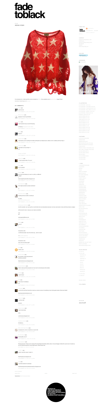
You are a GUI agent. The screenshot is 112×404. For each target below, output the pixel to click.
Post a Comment (18, 371)
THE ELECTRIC (82, 229)
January (82, 271)
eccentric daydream (24, 235)
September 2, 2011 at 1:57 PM (26, 219)
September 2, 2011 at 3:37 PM (26, 227)
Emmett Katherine (22, 266)
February (82, 269)
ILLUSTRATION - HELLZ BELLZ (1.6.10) (87, 109)
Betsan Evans (21, 114)
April (81, 265)
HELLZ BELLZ (82, 202)
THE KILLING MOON (83, 235)
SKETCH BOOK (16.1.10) (84, 124)
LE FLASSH (81, 211)
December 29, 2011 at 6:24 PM (26, 368)
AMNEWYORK (82, 139)
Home (46, 373)
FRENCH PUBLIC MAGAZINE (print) (86, 147)
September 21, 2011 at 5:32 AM (26, 338)
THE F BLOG (81, 231)
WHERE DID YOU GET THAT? (85, 242)
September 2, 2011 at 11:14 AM (26, 142)
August (81, 260)
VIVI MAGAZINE (82, 159)
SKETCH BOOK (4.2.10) (84, 122)
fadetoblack (90, 28)
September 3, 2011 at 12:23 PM (26, 276)
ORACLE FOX (82, 216)
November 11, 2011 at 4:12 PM (26, 358)
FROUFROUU (82, 194)
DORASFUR (81, 184)
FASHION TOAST (82, 186)
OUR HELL (81, 218)
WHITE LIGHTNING (83, 243)
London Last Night (22, 153)
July (81, 262)
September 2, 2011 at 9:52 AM (26, 111)
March (81, 267)
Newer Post (17, 373)
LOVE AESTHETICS (83, 215)
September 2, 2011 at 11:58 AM (26, 162)
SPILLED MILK (82, 154)
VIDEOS (80, 45)
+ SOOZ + (20, 350)
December (82, 254)
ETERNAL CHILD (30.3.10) (84, 114)
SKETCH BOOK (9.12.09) (84, 130)
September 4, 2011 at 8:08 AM (26, 285)
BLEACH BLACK (82, 173)
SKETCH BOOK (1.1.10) (84, 125)
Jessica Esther (21, 254)
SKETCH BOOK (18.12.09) (84, 127)
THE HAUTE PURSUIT (83, 234)
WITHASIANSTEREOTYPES (85, 245)
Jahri (19, 361)
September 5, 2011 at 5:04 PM (26, 317)
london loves (21, 145)
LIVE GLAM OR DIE (83, 213)
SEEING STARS (19, 25)
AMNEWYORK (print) (83, 141)
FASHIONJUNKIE (82, 187)
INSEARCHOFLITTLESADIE (85, 205)
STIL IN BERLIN (82, 224)
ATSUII (80, 170)
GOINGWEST (81, 200)
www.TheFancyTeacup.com (24, 200)
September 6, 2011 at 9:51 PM (26, 331)
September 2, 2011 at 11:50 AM (26, 155)
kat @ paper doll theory (23, 205)
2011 (81, 253)
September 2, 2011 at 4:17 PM (26, 237)
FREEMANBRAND (83, 190)
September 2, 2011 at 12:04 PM (26, 169)
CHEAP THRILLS (82, 178)
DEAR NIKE (81, 182)
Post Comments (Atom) (25, 376)
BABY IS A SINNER (83, 171)
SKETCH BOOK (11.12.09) (84, 129)
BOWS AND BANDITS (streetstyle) (86, 144)
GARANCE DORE (82, 195)
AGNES (19, 273)
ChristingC (20, 288)
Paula (19, 121)
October (81, 256)
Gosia (19, 165)
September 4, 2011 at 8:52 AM (26, 295)
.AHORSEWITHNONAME (84, 165)
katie (19, 247)
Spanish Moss (53, 99)
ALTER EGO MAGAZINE (84, 138)
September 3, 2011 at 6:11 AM (26, 262)
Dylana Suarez (21, 308)
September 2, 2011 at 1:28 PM (26, 180)
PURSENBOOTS (82, 219)
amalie (19, 222)
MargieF (20, 172)
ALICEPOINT (81, 166)
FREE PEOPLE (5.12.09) (84, 132)
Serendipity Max (21, 183)
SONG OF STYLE (82, 221)
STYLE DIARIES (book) (84, 155)
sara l (19, 131)
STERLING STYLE (83, 223)
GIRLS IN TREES (82, 198)
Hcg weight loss (21, 341)
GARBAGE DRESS (83, 197)
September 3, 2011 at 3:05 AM (26, 251)
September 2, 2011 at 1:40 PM (26, 190)
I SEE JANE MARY (83, 203)
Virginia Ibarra (21, 138)
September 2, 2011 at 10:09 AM (26, 118)
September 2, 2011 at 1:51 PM (26, 201)
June (81, 264)
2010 (81, 273)
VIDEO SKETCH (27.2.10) (84, 119)
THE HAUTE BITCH (83, 232)
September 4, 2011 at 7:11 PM (26, 305)
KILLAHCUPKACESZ (83, 208)
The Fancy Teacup (22, 193)
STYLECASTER (82, 157)
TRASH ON (81, 240)
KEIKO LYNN (81, 207)
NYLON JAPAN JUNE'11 (84, 152)
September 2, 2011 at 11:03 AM (26, 135)
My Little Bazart (21, 334)
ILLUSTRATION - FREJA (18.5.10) (86, 113)
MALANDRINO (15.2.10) (84, 121)
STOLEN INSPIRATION (83, 226)
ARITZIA (80, 168)
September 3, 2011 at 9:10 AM (26, 269)
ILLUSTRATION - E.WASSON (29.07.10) (87, 108)
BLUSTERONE (82, 176)
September (82, 258)
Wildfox (39, 99)
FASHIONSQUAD (82, 189)
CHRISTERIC (81, 179)
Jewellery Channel (22, 321)
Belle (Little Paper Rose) (23, 328)
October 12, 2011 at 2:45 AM (26, 347)
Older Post (74, 373)
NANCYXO (20, 298)
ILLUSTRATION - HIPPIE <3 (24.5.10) (86, 111)
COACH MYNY (82, 146)
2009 (81, 275)
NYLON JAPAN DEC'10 (84, 151)
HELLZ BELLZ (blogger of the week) (86, 149)
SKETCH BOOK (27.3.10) (84, 117)
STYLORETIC (82, 227)
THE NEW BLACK (82, 237)
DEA (19, 279)
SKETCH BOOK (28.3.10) (84, 116)
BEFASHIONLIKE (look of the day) (86, 143)
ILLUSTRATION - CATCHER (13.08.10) (87, 106)
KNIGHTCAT (81, 210)
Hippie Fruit (20, 158)
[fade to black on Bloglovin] (83, 56)
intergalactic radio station (28, 126)
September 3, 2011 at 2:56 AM (26, 244)
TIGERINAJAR (82, 239)
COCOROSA (81, 181)
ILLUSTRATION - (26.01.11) (84, 105)
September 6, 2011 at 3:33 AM (26, 324)
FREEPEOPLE (82, 192)
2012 (81, 251)
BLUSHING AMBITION (83, 174)
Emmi (19, 107)
